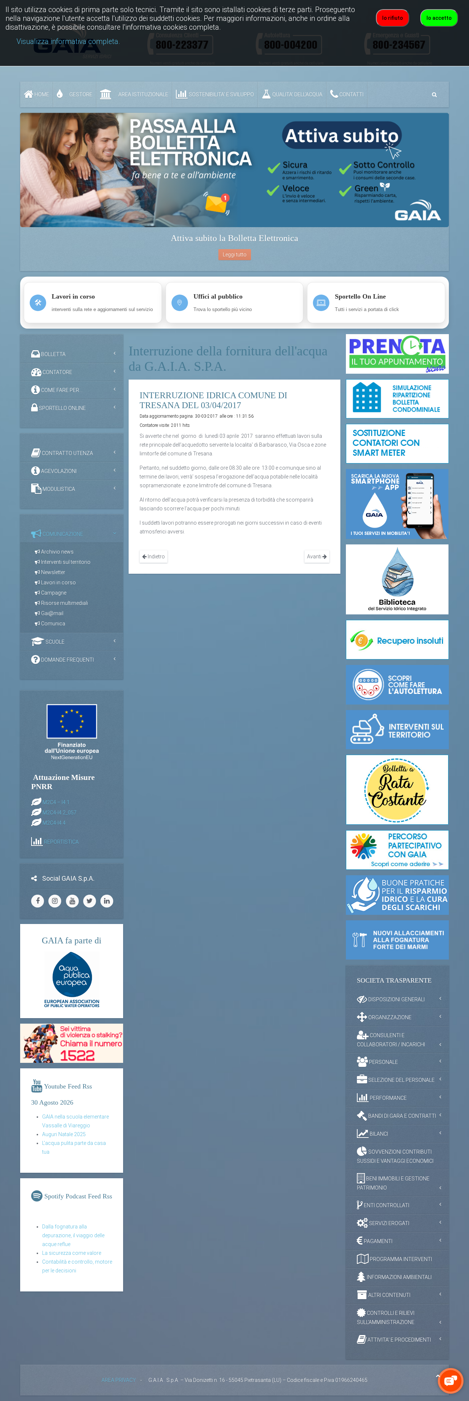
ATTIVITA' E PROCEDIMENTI (398, 1340)
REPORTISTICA (61, 841)
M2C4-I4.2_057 (60, 812)
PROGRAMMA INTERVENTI (400, 1259)
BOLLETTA (53, 354)
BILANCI (378, 1134)
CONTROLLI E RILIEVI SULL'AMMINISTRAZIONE (385, 1317)
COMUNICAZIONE (62, 534)
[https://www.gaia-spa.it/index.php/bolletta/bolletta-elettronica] (234, 170)
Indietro (156, 556)
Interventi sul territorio (65, 562)
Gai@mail (51, 613)
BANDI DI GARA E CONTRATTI (401, 1116)
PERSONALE (383, 1062)
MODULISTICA (58, 489)
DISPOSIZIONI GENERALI (396, 999)
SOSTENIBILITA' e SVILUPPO (221, 94)
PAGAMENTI (377, 1241)
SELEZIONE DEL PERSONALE (401, 1080)
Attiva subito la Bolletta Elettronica (234, 238)
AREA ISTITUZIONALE (142, 94)
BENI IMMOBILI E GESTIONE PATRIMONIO (393, 1183)
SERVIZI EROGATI (388, 1223)
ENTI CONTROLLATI (386, 1205)
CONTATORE (56, 372)
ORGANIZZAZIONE (389, 1017)
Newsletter (52, 572)
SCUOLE (54, 642)
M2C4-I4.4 (54, 822)
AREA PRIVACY (118, 1380)
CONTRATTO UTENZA (67, 453)
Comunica (52, 623)
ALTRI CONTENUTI (388, 1295)
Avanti (314, 556)
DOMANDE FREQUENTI (67, 660)
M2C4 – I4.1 (56, 802)
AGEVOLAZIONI (58, 471)
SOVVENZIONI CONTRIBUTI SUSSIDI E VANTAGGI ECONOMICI (395, 1156)
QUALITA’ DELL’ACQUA (296, 94)
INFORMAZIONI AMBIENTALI (399, 1277)
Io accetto (439, 18)
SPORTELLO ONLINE (62, 408)
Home (41, 94)
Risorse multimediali (64, 603)
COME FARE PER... (61, 390)
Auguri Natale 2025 (64, 1134)
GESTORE (80, 94)
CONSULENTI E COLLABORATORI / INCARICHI (391, 1039)
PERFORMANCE (388, 1098)
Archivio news (57, 552)
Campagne (53, 593)
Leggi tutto (235, 255)
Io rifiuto (392, 18)
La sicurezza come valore (71, 1253)
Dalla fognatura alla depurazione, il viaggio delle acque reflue (73, 1235)
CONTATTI (350, 94)
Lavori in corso (58, 582)
